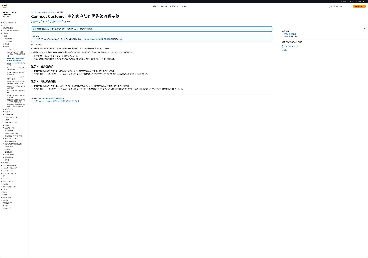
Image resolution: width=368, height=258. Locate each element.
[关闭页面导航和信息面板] (364, 28)
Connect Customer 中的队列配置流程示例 (98, 39)
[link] (60, 12)
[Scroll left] (151, 6)
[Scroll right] (187, 6)
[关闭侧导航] (26, 12)
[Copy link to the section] (29, 66)
